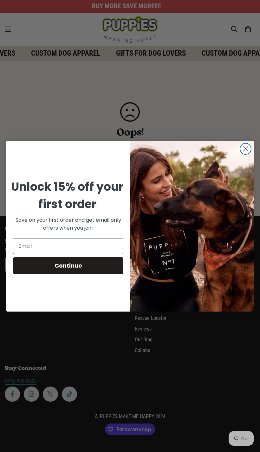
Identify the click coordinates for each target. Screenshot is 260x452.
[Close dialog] (245, 148)
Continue (68, 265)
